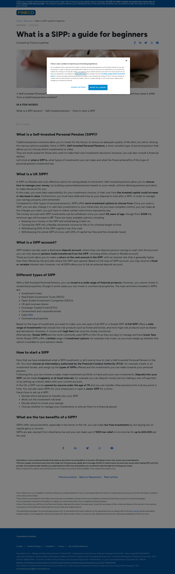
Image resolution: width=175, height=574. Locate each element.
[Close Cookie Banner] (126, 60)
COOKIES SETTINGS (78, 87)
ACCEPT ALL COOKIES (98, 87)
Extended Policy (81, 74)
